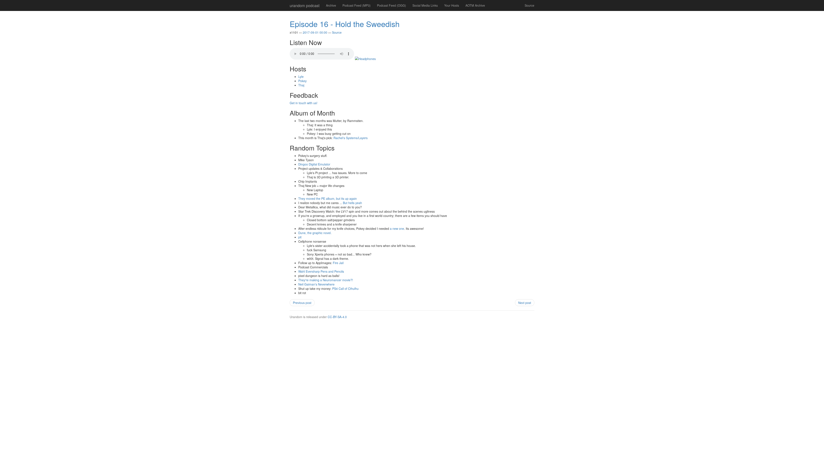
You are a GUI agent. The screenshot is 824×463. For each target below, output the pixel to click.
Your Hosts (451, 5)
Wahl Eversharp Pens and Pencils (321, 271)
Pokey (302, 81)
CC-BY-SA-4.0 (337, 317)
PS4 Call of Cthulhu (345, 288)
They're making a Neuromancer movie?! (325, 280)
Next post (524, 303)
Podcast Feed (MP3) (356, 5)
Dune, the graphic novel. (315, 233)
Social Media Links (425, 5)
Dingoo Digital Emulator (314, 164)
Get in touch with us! (303, 103)
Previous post (302, 303)
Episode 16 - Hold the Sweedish (345, 23)
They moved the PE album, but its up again (327, 198)
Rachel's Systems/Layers (350, 138)
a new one (397, 228)
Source (529, 5)
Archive (331, 5)
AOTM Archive (475, 5)
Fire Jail (338, 263)
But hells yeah (352, 203)
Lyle (301, 76)
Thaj (301, 85)
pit (299, 237)
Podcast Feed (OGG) (391, 5)
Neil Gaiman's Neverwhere (316, 284)
